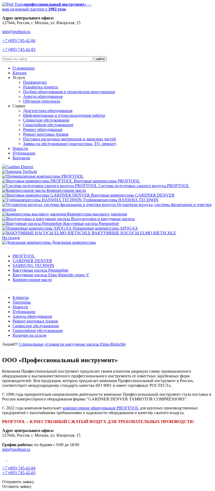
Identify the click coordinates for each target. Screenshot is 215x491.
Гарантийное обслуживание (48, 125)
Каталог (20, 73)
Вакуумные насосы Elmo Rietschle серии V (51, 275)
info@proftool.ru (16, 31)
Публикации (24, 153)
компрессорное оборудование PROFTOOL (101, 408)
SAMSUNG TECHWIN (33, 265)
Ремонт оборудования (42, 129)
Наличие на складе (29, 335)
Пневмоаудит (35, 82)
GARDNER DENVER (32, 260)
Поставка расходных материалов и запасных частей (69, 139)
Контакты (21, 158)
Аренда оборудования (42, 96)
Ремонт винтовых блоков (45, 134)
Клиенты (21, 297)
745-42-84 (18, 40)
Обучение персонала (41, 101)
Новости (20, 148)
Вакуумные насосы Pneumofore (40, 270)
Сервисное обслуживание (46, 120)
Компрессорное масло (32, 279)
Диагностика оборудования (47, 110)
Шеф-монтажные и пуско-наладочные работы (64, 115)
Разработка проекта (40, 87)
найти (100, 59)
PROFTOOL (24, 256)
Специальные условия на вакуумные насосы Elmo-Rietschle (72, 344)
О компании (24, 68)
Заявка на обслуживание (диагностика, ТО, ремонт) (69, 143)
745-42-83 (18, 49)
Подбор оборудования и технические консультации (69, 91)
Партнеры (22, 302)
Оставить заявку (16, 486)
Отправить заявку (18, 481)
